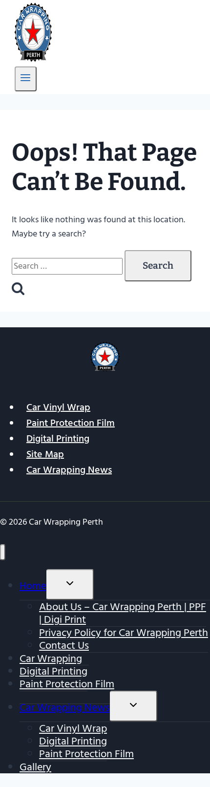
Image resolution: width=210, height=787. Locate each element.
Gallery (35, 767)
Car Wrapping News (69, 470)
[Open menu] (26, 78)
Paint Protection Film (70, 423)
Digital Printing (57, 439)
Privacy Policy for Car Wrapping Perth (123, 632)
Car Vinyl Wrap (58, 407)
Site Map (45, 454)
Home (33, 586)
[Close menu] (2, 552)
